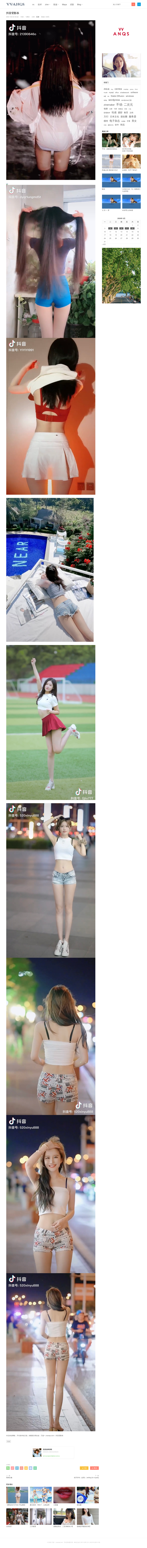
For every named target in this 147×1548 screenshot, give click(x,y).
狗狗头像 (9, 1477)
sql (105, 96)
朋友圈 (124, 116)
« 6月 (104, 244)
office (117, 92)
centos (118, 88)
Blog (79, 4)
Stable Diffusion (117, 96)
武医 (72, 4)
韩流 (122, 124)
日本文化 (114, 116)
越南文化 (110, 125)
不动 (119, 104)
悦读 (55, 4)
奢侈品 (120, 109)
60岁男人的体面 (127, 210)
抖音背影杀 (59, 1435)
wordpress (114, 99)
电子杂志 (115, 120)
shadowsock (124, 92)
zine (47, 4)
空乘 (128, 121)
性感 (8, 1441)
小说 (129, 109)
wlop (105, 100)
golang (131, 89)
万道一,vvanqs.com (47, 1435)
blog (112, 89)
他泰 (106, 108)
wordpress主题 (126, 100)
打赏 (84, 1468)
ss (108, 96)
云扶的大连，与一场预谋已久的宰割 (131, 190)
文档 (131, 112)
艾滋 (105, 125)
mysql (111, 92)
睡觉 (103, 189)
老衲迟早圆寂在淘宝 (83, 1526)
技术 (40, 4)
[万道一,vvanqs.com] (15, 4)
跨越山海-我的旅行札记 (110, 170)
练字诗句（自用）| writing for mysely (86, 1477)
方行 (106, 116)
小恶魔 (55, 1505)
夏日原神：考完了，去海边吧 (39, 1505)
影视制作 (107, 112)
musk (105, 92)
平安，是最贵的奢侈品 (109, 149)
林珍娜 (79, 1505)
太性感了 (9, 1526)
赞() (94, 1468)
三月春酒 (33, 1526)
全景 (110, 109)
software (134, 92)
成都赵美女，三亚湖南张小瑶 (63, 1526)
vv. (33, 4)
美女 (134, 120)
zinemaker (109, 104)
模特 (106, 120)
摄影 (120, 112)
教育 (126, 112)
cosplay (126, 89)
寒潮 (125, 109)
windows (130, 95)
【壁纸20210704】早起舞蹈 (15, 1505)
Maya (64, 4)
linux (136, 89)
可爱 (115, 109)
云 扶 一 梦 (105, 210)
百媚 (37, 17)
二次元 (128, 104)
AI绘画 (106, 89)
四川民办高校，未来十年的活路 (127, 150)
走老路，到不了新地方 (129, 170)
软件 (117, 124)
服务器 (132, 116)
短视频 (123, 121)
